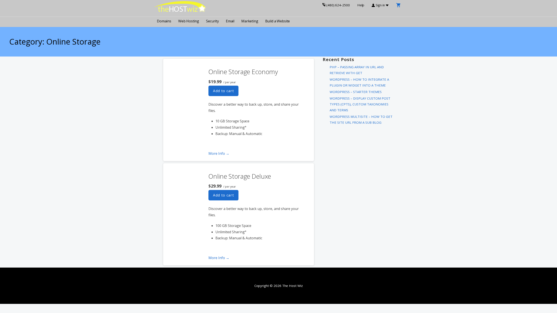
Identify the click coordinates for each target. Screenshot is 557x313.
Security (212, 21)
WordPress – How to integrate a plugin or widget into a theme (359, 82)
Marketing (249, 21)
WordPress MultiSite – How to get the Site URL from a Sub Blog (361, 119)
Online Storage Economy (243, 71)
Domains (164, 21)
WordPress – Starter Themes (356, 92)
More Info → (218, 153)
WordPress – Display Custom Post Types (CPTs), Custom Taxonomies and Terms (360, 104)
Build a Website (277, 21)
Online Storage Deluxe (239, 176)
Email (230, 21)
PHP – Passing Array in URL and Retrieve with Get (357, 70)
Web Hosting (188, 21)
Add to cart (223, 90)
